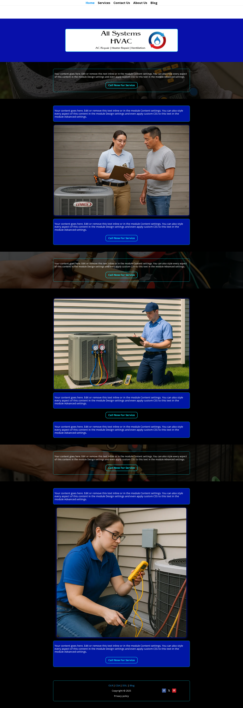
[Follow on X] (169, 691)
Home (90, 3)
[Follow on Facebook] (164, 691)
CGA (117, 685)
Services (104, 3)
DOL (125, 685)
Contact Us (122, 3)
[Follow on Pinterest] (174, 691)
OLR (110, 685)
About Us (140, 3)
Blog (153, 3)
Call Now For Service (121, 85)
